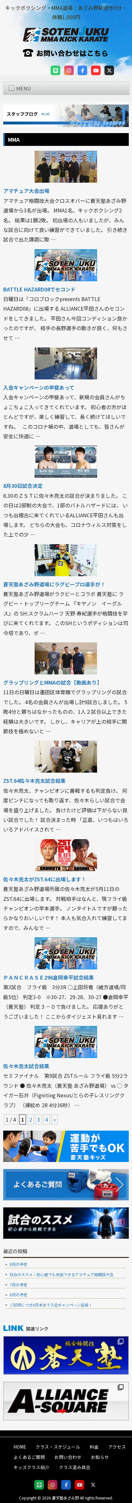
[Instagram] (69, 70)
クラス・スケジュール (58, 1446)
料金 (94, 1446)
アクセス (117, 1446)
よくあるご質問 (29, 1457)
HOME (19, 1446)
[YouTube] (96, 70)
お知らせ (100, 1457)
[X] (109, 70)
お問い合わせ (67, 1457)
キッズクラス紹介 (31, 1467)
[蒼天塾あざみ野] (66, 38)
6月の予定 (18, 1295)
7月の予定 (18, 1285)
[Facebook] (82, 70)
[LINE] (55, 70)
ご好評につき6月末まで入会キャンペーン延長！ (51, 1305)
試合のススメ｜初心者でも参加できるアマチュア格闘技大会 (61, 1274)
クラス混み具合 (74, 1467)
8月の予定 (18, 1264)
